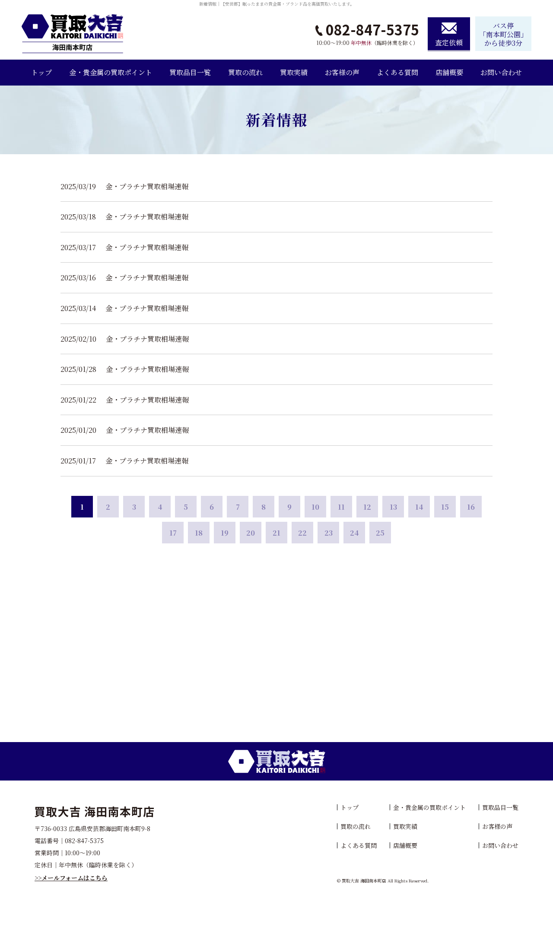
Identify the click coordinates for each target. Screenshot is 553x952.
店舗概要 (449, 72)
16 (471, 507)
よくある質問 (397, 72)
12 (367, 507)
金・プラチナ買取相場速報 (146, 186)
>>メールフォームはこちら (71, 877)
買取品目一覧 (190, 72)
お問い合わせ (501, 72)
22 (302, 533)
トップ (41, 72)
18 (199, 533)
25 (380, 533)
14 (419, 507)
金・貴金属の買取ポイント (110, 72)
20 (250, 533)
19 (225, 533)
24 (354, 533)
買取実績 (294, 72)
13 (393, 507)
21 (276, 533)
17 (173, 533)
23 (328, 533)
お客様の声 (342, 72)
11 (341, 507)
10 (315, 507)
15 (445, 507)
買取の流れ (245, 72)
